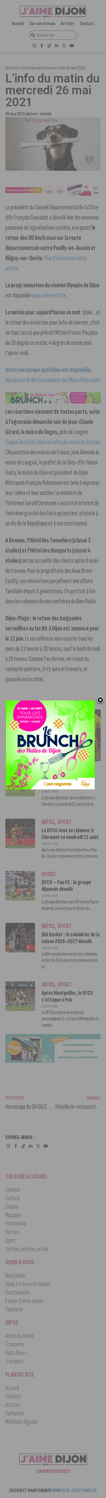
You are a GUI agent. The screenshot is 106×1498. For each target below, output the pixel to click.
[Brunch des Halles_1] (50, 787)
